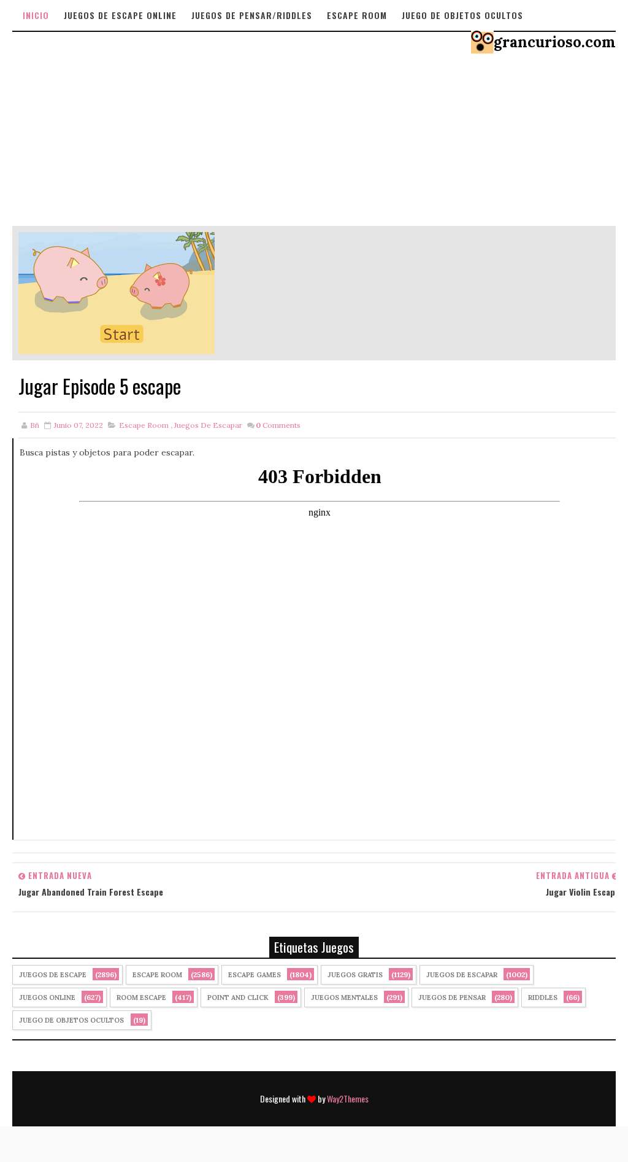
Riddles (542, 997)
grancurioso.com (555, 42)
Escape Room (357, 15)
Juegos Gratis (355, 974)
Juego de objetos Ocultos (462, 15)
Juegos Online (47, 997)
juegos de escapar (208, 425)
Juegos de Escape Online (120, 15)
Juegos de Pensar (452, 997)
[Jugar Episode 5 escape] (116, 292)
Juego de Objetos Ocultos (71, 1020)
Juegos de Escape (52, 974)
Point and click (238, 997)
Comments (278, 425)
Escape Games (254, 974)
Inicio (36, 15)
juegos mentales (344, 997)
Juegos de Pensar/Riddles (251, 15)
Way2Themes (348, 1098)
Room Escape (141, 997)
